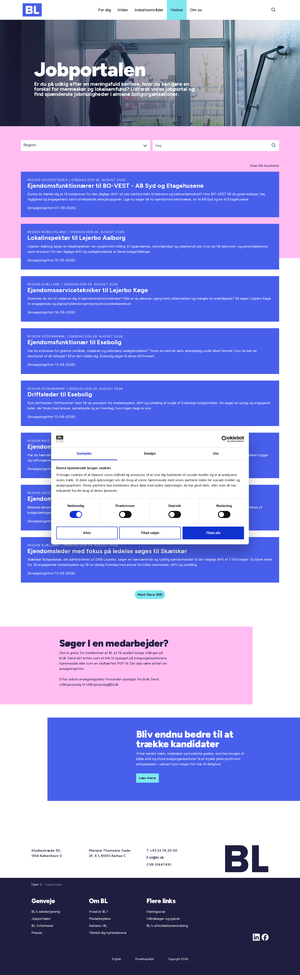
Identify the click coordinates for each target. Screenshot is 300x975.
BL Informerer (42, 926)
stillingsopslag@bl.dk (102, 684)
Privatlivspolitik (144, 959)
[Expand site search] (273, 9)
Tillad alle (213, 533)
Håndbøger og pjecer (163, 919)
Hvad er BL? (98, 911)
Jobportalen (41, 919)
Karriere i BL (98, 926)
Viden (122, 9)
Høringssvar (155, 911)
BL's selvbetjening (45, 911)
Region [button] (29, 145)
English (116, 959)
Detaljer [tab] (150, 454)
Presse (36, 933)
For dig (104, 9)
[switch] (125, 514)
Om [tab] (216, 454)
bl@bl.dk (156, 857)
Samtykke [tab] (84, 454)
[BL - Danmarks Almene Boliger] (32, 9)
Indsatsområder (149, 9)
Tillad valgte (150, 533)
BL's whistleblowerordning (167, 926)
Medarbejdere (100, 919)
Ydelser (176, 9)
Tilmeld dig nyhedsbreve (108, 933)
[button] (273, 145)
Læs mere (147, 778)
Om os (196, 9)
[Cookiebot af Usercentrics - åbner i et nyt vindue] (225, 439)
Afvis (87, 533)
